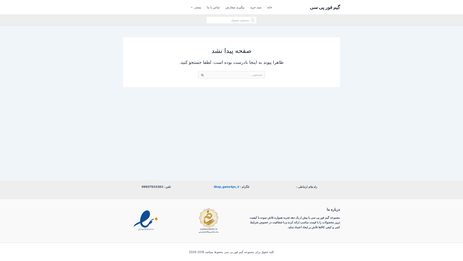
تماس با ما (213, 7)
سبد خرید (255, 7)
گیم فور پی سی (325, 7)
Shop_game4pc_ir (226, 186)
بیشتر (197, 7)
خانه (269, 7)
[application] (192, 7)
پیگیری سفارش (235, 7)
